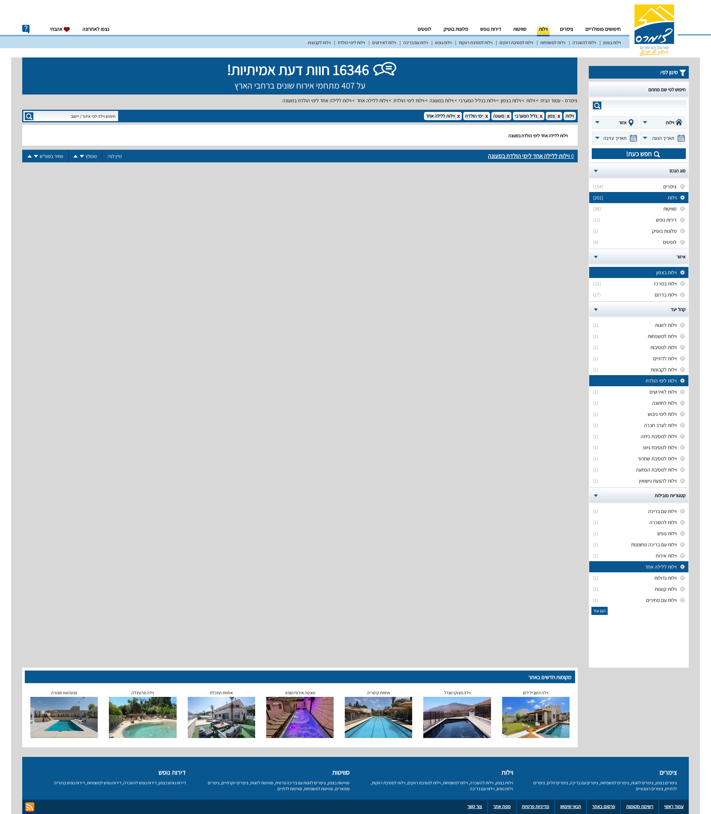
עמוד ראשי (674, 806)
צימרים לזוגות (642, 782)
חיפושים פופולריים (603, 29)
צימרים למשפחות (614, 782)
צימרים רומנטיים (649, 788)
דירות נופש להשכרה (140, 782)
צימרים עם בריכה (584, 782)
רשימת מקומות (639, 806)
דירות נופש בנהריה (69, 782)
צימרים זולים (557, 782)
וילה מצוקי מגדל (457, 692)
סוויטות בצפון (339, 782)
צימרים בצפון (666, 782)
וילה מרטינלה (142, 692)
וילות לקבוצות (319, 42)
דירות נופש (490, 29)
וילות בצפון (612, 42)
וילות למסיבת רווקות (476, 42)
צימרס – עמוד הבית (558, 100)
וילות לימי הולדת (351, 42)
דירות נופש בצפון (172, 782)
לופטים (424, 29)
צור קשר (474, 806)
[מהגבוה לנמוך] (82, 156)
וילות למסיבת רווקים (516, 42)
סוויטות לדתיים (289, 788)
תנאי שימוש (570, 806)
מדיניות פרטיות (535, 806)
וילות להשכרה (584, 42)
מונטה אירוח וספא (300, 692)
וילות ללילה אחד (372, 100)
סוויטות (520, 29)
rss (29, 807)
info (26, 29)
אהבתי (57, 29)
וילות (543, 29)
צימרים (566, 29)
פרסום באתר (603, 806)
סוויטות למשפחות (318, 788)
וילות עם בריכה (415, 42)
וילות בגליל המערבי (477, 100)
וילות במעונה (442, 100)
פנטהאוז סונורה (64, 692)
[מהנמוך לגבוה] (75, 156)
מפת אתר (502, 806)
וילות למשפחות (552, 42)
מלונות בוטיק (456, 29)
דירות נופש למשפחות (104, 782)
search (597, 105)
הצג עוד (599, 610)
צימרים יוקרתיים (234, 782)
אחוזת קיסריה (378, 692)
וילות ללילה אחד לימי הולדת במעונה (317, 100)
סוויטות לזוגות (261, 782)
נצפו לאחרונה (96, 29)
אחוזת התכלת (221, 692)
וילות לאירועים (384, 42)
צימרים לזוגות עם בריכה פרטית (300, 782)
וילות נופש (443, 42)
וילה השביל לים (535, 692)
